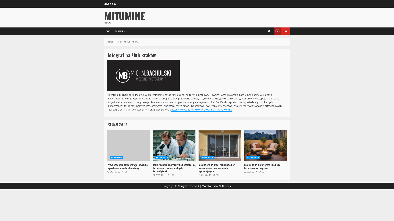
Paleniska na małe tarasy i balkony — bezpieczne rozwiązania (265, 145)
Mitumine (124, 15)
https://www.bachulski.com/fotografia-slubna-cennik (201, 109)
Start (107, 31)
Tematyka (120, 31)
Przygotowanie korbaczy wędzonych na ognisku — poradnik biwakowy (128, 145)
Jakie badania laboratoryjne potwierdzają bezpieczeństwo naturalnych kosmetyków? (174, 145)
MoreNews (208, 186)
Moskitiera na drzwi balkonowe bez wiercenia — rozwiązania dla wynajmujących (220, 145)
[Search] (269, 31)
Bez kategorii (116, 157)
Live (285, 31)
